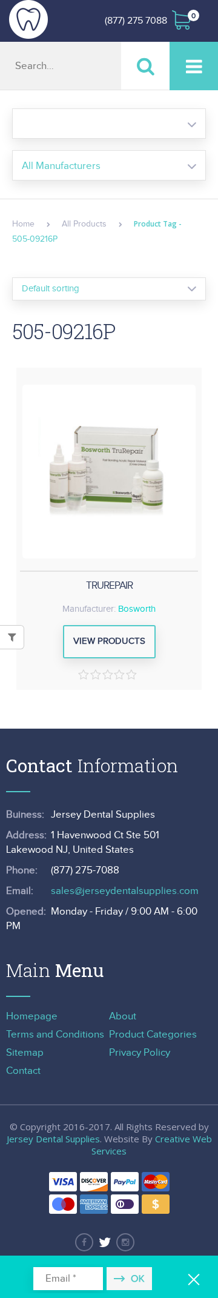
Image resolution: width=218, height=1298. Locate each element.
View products (109, 641)
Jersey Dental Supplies (53, 1139)
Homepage (32, 1016)
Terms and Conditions (55, 1034)
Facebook (84, 1242)
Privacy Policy (139, 1053)
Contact (23, 1071)
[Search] (145, 66)
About (122, 1016)
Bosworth (137, 609)
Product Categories (153, 1034)
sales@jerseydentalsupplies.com (125, 891)
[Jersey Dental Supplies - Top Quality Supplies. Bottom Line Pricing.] (28, 19)
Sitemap (25, 1053)
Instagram (125, 1242)
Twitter (105, 1242)
